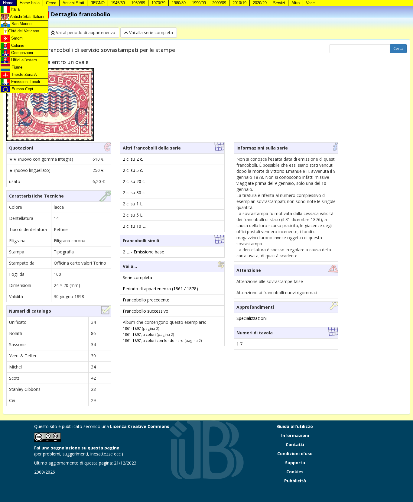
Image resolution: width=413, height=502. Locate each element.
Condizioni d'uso (295, 453)
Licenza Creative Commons (139, 426)
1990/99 (199, 3)
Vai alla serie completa (150, 32)
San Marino (20, 23)
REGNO (97, 3)
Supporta (295, 462)
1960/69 (138, 3)
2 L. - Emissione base (143, 252)
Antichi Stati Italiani (26, 16)
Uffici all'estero (23, 60)
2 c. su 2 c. (133, 159)
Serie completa (137, 277)
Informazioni (295, 435)
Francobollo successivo (145, 311)
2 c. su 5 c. (133, 170)
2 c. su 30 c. (134, 192)
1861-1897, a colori (139, 334)
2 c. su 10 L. (134, 226)
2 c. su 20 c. (134, 181)
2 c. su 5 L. (133, 215)
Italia (15, 9)
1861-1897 (132, 328)
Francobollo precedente (146, 300)
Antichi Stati (73, 3)
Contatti (295, 444)
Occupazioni (21, 52)
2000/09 (219, 3)
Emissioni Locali (25, 81)
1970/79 (158, 3)
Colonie (17, 45)
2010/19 (239, 3)
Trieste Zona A (23, 74)
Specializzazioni (251, 318)
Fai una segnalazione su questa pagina (76, 448)
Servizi (279, 3)
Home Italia (30, 3)
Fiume (16, 67)
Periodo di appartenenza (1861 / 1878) (160, 288)
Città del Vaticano (23, 31)
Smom (16, 38)
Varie (310, 3)
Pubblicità (295, 481)
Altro (295, 3)
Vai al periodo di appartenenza (85, 32)
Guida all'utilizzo (295, 426)
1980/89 (179, 3)
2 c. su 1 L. (133, 204)
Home (8, 3)
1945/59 (118, 3)
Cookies (295, 472)
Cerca (51, 3)
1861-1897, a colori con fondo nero (153, 340)
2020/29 (260, 3)
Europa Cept (21, 89)
